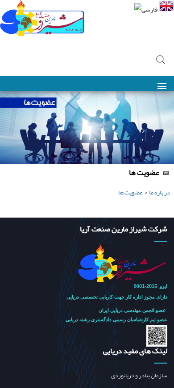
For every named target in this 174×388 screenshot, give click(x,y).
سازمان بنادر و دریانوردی (139, 376)
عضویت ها (130, 192)
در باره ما (159, 192)
